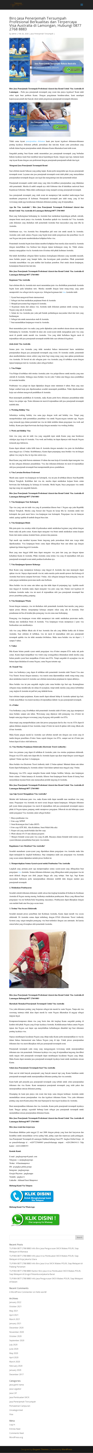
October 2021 (15, 1306)
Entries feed (14, 1429)
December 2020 (16, 1327)
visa (64, 292)
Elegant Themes (41, 1449)
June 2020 (13, 1349)
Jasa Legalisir (15, 1389)
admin (14, 34)
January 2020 (15, 1370)
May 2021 (13, 1310)
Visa (11, 1414)
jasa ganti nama (16, 1384)
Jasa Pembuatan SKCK (19, 1397)
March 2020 (14, 1361)
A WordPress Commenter (20, 1292)
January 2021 (15, 1323)
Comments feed (16, 1433)
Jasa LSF (13, 1393)
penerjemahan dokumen (35, 141)
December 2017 (16, 1374)
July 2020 (13, 1344)
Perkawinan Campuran (19, 1406)
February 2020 (15, 1366)
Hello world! (41, 1292)
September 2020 (16, 1340)
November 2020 (16, 1332)
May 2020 (13, 1353)
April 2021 (13, 1315)
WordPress (67, 1449)
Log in (12, 1424)
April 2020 (13, 1357)
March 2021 (14, 1319)
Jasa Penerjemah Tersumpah (42, 34)
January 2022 (15, 1302)
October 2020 (15, 1336)
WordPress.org (16, 1437)
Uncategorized (16, 1410)
